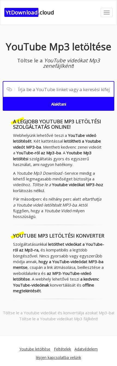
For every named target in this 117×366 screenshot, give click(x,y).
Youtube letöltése (34, 349)
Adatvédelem (86, 349)
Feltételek (62, 349)
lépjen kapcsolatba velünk (58, 357)
